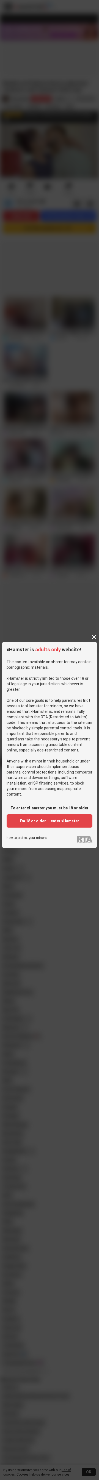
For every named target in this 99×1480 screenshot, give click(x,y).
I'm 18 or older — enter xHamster (49, 821)
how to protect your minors (27, 838)
